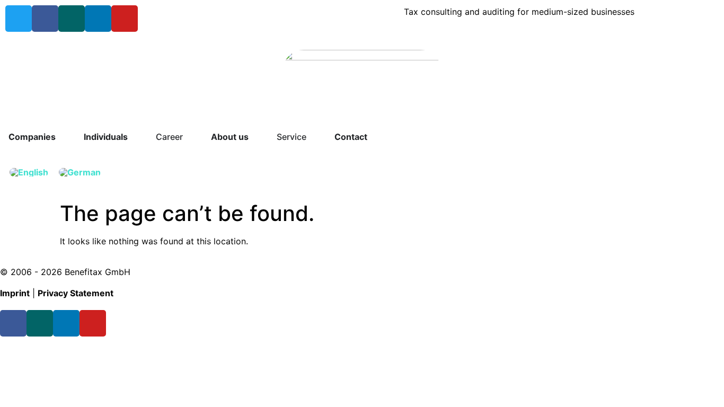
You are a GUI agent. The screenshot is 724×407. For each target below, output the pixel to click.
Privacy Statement (75, 293)
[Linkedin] (98, 18)
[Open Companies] (62, 136)
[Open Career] (190, 136)
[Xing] (71, 18)
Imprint (15, 293)
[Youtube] (124, 18)
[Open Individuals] (134, 136)
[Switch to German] (80, 172)
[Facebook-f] (45, 18)
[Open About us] (255, 136)
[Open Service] (313, 136)
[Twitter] (18, 18)
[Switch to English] (29, 172)
